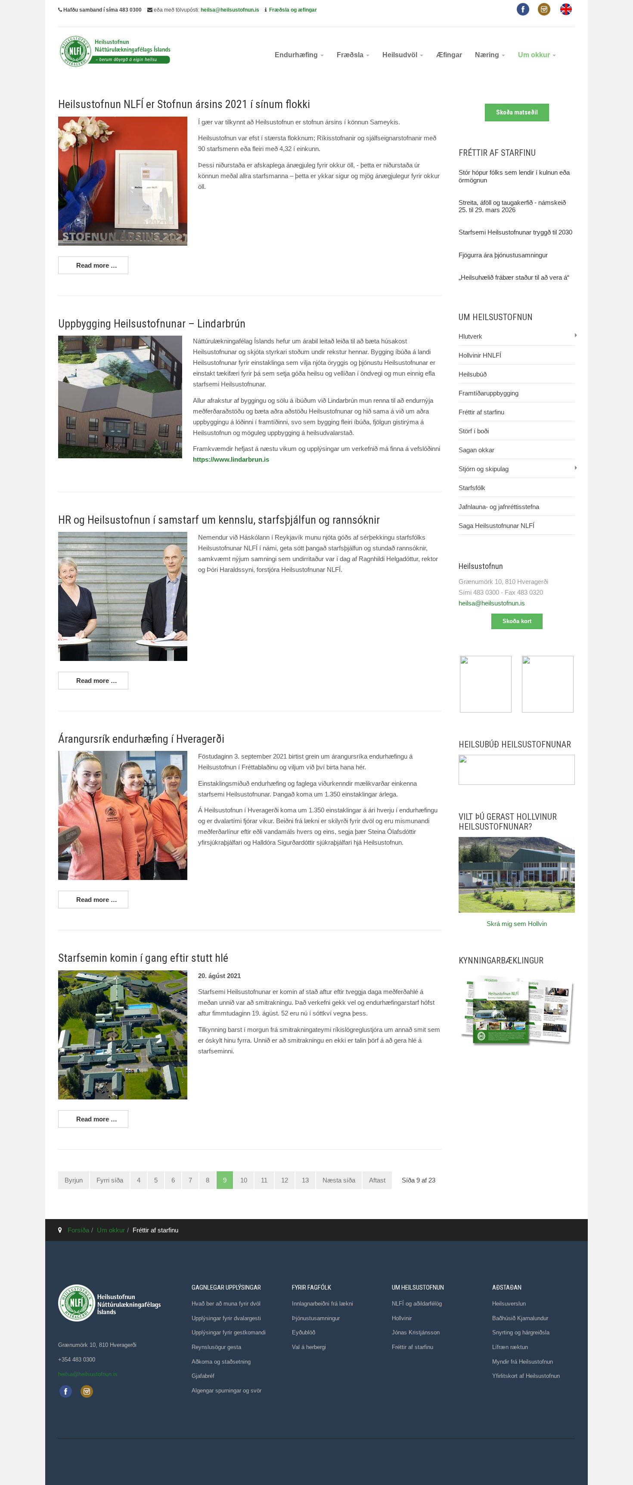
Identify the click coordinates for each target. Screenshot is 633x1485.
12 (284, 1180)
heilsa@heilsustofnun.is (230, 10)
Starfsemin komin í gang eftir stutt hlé (143, 957)
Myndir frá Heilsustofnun (522, 1361)
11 (264, 1180)
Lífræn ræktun (510, 1347)
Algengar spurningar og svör (226, 1390)
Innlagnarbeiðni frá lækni (322, 1303)
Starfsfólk (472, 487)
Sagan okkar (476, 450)
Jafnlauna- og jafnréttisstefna (499, 506)
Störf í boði (474, 431)
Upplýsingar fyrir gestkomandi (229, 1332)
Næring (488, 55)
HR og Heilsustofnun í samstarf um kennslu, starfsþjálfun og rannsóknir (219, 519)
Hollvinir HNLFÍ (480, 355)
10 (243, 1180)
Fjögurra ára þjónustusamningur (503, 255)
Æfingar (449, 55)
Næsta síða (339, 1180)
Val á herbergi (309, 1347)
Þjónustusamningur (316, 1318)
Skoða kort (517, 621)
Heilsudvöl (400, 55)
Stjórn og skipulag (484, 468)
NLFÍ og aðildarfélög (417, 1303)
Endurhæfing (297, 55)
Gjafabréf (203, 1376)
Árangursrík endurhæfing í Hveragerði (141, 738)
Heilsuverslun (509, 1303)
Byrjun (74, 1180)
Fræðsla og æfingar (293, 10)
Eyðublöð (303, 1332)
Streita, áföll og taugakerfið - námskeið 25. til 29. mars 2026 (512, 206)
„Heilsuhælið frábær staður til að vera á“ (514, 277)
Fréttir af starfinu (481, 412)
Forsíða (78, 1230)
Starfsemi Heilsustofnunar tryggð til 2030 (515, 232)
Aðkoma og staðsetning (221, 1361)
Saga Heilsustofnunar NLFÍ (496, 525)
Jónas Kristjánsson (416, 1332)
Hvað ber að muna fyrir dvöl (226, 1303)
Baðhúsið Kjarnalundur (520, 1318)
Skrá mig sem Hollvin (517, 923)
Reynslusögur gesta (216, 1347)
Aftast (377, 1180)
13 (305, 1180)
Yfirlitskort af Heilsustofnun (526, 1376)
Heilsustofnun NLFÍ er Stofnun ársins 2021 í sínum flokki (184, 104)
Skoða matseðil (517, 112)
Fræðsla (351, 55)
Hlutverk (470, 336)
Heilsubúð (473, 374)
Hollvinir (402, 1318)
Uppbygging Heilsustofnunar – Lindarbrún (151, 323)
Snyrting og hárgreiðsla (520, 1332)
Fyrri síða (109, 1180)
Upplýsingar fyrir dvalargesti (226, 1318)
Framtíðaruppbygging (488, 393)
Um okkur (535, 55)
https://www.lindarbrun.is (231, 459)
